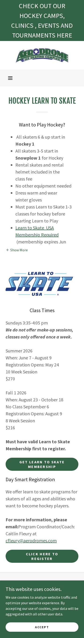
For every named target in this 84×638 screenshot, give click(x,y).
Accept (42, 627)
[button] (10, 78)
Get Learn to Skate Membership (42, 464)
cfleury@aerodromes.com (31, 540)
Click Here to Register (42, 556)
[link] (42, 55)
